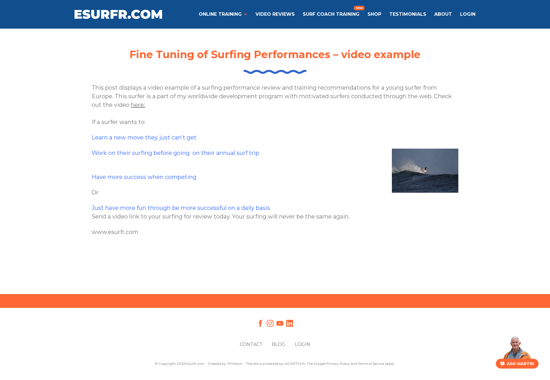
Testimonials (407, 14)
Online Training (220, 14)
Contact (251, 344)
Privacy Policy (338, 363)
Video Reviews (275, 14)
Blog (279, 344)
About (443, 14)
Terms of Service (371, 363)
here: (138, 104)
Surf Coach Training (331, 14)
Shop (374, 14)
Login (302, 344)
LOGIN (468, 14)
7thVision (234, 363)
